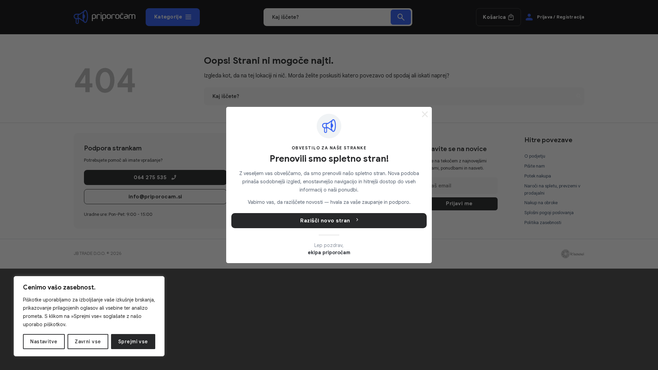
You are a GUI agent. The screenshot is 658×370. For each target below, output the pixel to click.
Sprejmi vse (133, 341)
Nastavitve (43, 341)
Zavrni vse (88, 341)
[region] (89, 316)
